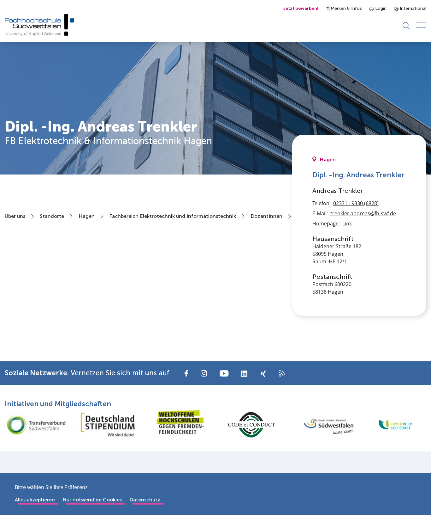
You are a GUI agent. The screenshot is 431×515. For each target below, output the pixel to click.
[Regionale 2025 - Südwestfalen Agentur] (323, 425)
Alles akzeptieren (35, 500)
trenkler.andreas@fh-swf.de (363, 213)
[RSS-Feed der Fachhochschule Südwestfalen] (282, 373)
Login (380, 8)
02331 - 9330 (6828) (356, 203)
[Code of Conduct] (251, 424)
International (412, 8)
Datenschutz (144, 500)
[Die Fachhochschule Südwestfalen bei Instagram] (204, 373)
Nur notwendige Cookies (92, 500)
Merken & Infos (345, 8)
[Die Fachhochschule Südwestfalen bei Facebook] (186, 373)
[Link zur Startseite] (39, 25)
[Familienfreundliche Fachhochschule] (395, 424)
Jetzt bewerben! (300, 8)
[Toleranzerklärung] (179, 424)
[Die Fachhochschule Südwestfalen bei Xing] (263, 374)
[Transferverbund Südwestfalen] (36, 424)
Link (347, 223)
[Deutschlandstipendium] (108, 424)
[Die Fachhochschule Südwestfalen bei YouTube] (224, 373)
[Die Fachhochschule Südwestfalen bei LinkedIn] (244, 374)
